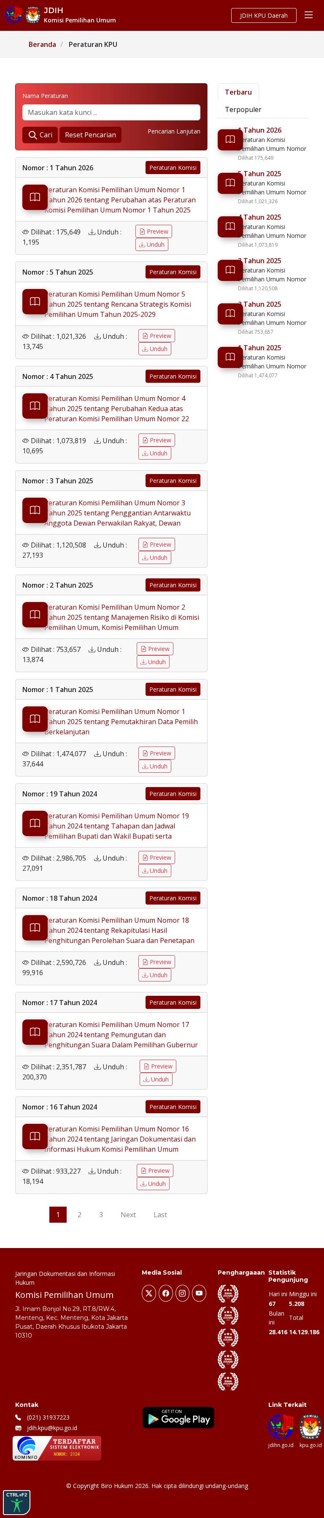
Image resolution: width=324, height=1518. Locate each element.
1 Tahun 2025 (259, 347)
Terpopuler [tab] (243, 109)
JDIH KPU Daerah (264, 15)
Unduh (155, 244)
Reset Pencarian (90, 134)
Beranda (42, 44)
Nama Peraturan (45, 96)
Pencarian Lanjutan (174, 131)
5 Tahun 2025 (259, 173)
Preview (156, 231)
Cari (45, 134)
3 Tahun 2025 (259, 260)
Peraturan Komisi (173, 168)
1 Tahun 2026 (259, 130)
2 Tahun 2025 (259, 304)
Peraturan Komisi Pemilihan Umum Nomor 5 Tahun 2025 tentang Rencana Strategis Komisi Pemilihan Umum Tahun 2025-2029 (117, 304)
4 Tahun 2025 (259, 217)
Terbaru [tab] (238, 92)
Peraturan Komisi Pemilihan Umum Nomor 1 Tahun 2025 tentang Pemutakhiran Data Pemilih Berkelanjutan (121, 721)
